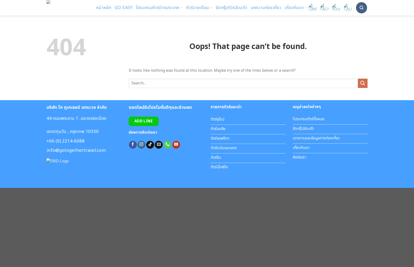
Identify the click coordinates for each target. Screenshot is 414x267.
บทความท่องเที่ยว (266, 8)
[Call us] (168, 145)
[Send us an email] (159, 145)
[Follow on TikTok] (150, 145)
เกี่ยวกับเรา (294, 8)
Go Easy (123, 8)
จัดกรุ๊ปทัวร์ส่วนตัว (231, 8)
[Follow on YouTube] (176, 145)
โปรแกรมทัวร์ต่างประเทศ (157, 8)
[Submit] (363, 83)
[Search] (361, 7)
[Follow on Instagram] (141, 145)
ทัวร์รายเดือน (197, 8)
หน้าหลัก (103, 8)
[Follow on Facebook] (133, 145)
